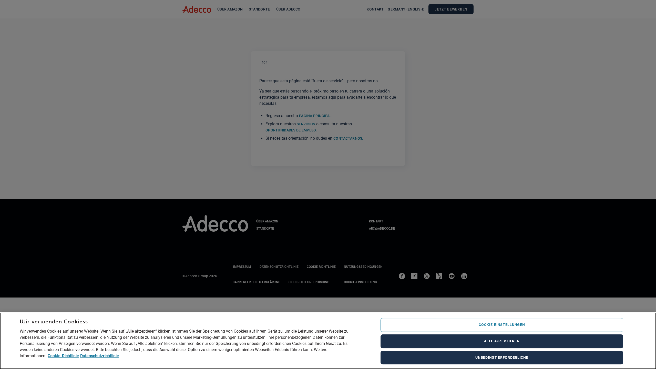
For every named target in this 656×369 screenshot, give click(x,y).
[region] (328, 340)
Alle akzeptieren (501, 341)
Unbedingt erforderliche (501, 357)
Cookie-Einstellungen (502, 325)
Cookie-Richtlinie (63, 355)
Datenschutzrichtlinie (99, 355)
